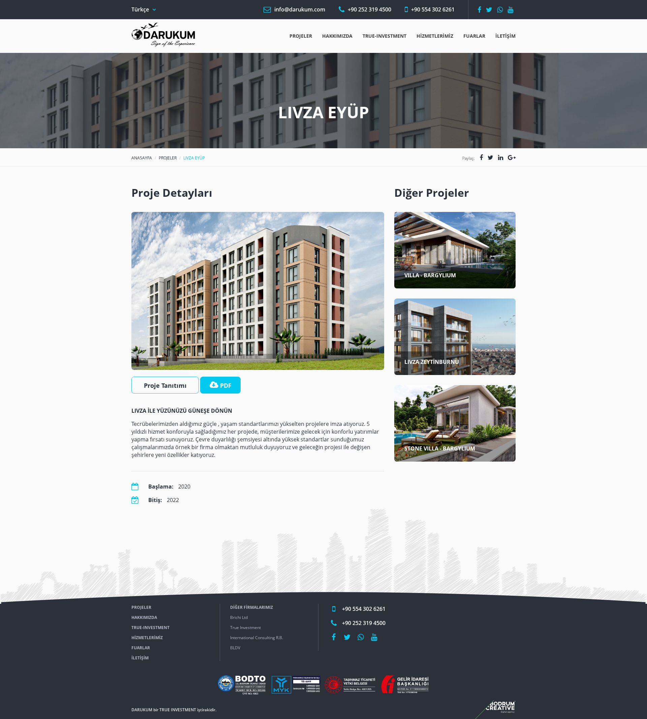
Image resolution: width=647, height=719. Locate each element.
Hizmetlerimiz (435, 36)
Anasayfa (141, 158)
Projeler (300, 36)
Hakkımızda (337, 36)
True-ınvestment (384, 36)
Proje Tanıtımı (165, 385)
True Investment (245, 627)
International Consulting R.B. (256, 637)
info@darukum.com (299, 9)
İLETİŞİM (505, 36)
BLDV (235, 648)
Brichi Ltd (239, 617)
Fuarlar (474, 36)
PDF (225, 385)
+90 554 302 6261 (433, 9)
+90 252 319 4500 (369, 9)
